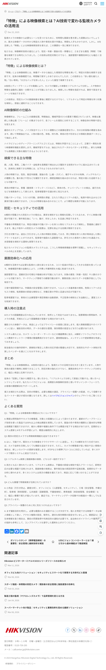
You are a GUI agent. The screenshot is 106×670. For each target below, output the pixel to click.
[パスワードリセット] (100, 526)
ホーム (10, 11)
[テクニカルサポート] (100, 520)
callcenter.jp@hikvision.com (26, 649)
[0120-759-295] (100, 532)
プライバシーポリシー (26, 663)
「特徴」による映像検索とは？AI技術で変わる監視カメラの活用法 (46, 11)
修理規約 (9, 663)
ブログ (17, 11)
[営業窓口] (100, 514)
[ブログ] (53, 542)
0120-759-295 (21, 645)
